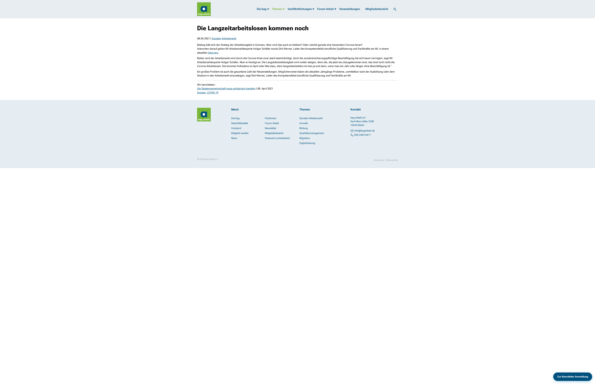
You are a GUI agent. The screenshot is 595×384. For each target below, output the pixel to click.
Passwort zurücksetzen (277, 138)
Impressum (379, 160)
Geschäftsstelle (239, 123)
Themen (277, 9)
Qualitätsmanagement (311, 133)
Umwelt (303, 123)
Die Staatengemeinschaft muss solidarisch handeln (226, 88)
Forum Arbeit (325, 9)
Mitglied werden (240, 133)
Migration (304, 138)
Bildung (303, 128)
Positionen (270, 118)
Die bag (262, 9)
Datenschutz (392, 160)
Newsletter (270, 128)
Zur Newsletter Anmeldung (572, 376)
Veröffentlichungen (300, 9)
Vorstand (236, 128)
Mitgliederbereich (376, 9)
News (234, 138)
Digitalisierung (307, 143)
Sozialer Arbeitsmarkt (224, 38)
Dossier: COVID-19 (207, 92)
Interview (213, 52)
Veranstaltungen (349, 9)
